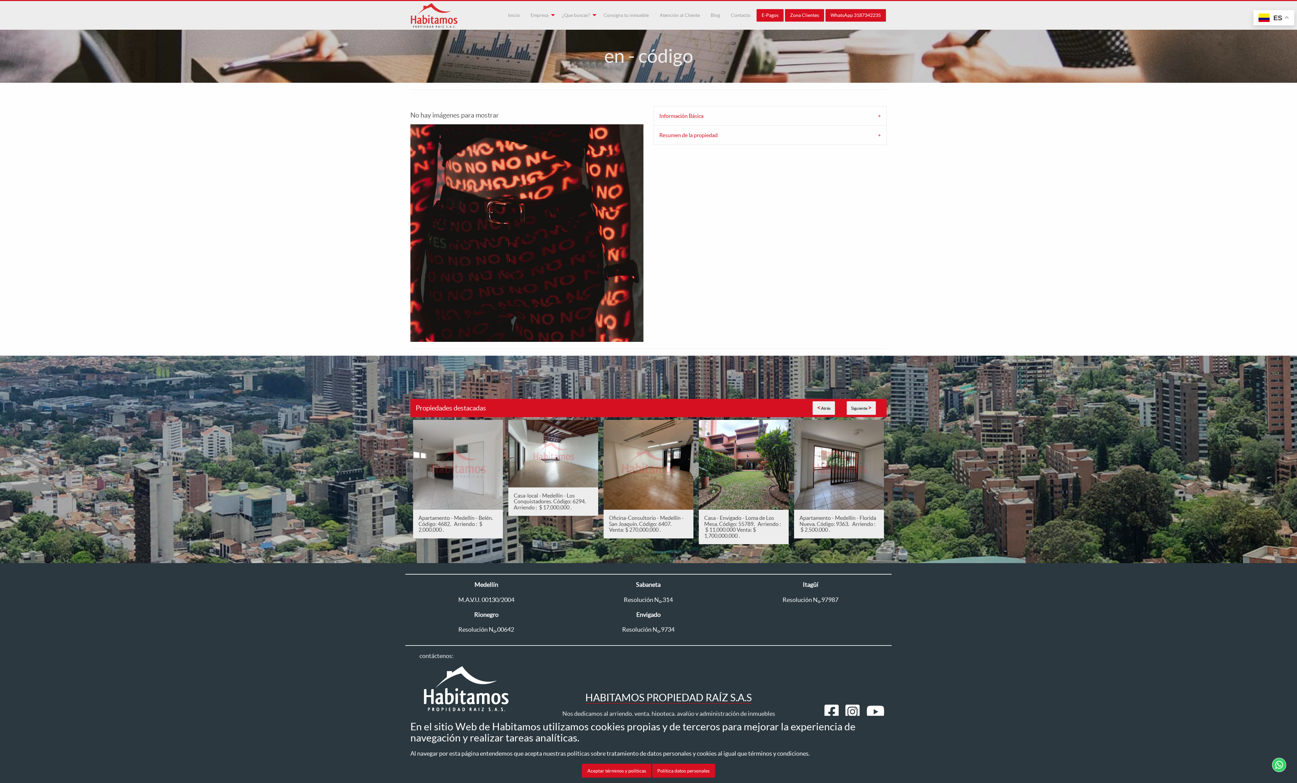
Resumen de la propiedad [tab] (688, 135)
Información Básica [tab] (681, 116)
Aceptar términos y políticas (616, 770)
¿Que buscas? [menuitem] (576, 15)
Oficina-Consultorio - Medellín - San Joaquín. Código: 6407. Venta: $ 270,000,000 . (646, 524)
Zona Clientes (804, 15)
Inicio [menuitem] (514, 15)
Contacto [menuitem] (741, 15)
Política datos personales (683, 770)
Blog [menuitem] (715, 15)
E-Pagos (770, 15)
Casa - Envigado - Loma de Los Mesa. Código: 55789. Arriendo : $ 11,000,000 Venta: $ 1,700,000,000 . (742, 527)
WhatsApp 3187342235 (856, 15)
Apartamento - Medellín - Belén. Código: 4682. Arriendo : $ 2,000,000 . (455, 524)
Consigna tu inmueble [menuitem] (626, 15)
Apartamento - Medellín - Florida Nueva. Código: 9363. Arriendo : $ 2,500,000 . (837, 524)
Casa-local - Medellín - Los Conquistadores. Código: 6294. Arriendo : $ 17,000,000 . (551, 501)
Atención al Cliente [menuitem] (680, 15)
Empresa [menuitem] (540, 15)
